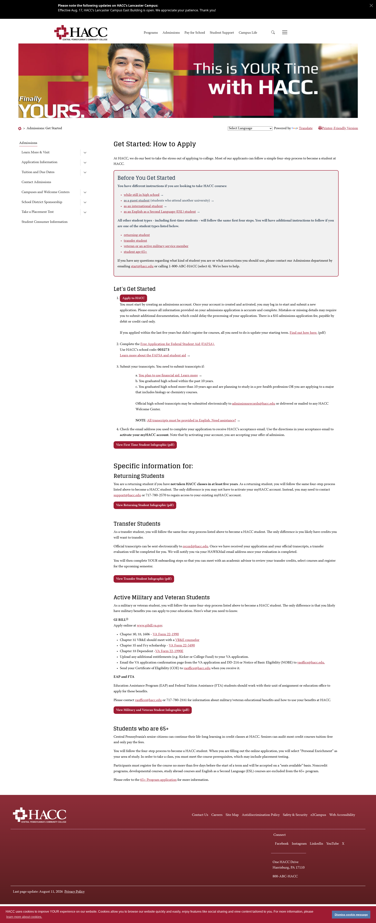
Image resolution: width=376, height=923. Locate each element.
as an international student (143, 206)
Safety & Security (295, 815)
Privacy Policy (74, 892)
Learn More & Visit (36, 152)
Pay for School (194, 33)
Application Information (39, 162)
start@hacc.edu (142, 266)
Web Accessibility (342, 815)
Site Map (232, 815)
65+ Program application (158, 780)
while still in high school (141, 195)
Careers (216, 815)
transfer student (135, 241)
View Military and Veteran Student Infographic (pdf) (152, 710)
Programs (151, 33)
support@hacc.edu (127, 495)
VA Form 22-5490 (182, 645)
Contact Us (200, 815)
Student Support (222, 33)
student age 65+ (135, 252)
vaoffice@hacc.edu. (311, 662)
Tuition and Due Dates (38, 172)
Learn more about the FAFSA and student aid (153, 355)
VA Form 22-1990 (166, 634)
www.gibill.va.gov (149, 625)
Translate (306, 128)
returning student (137, 235)
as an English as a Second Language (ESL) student (160, 212)
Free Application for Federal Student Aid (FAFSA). (177, 344)
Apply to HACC (133, 298)
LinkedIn (316, 844)
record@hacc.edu (195, 546)
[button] (274, 33)
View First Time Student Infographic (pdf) (145, 445)
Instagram (299, 844)
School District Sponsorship (42, 202)
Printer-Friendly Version (340, 128)
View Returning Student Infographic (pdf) (145, 505)
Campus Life (248, 33)
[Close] (371, 5)
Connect (279, 835)
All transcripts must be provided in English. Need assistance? (191, 420)
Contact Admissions (36, 182)
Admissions (171, 33)
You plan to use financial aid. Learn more (168, 375)
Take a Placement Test (38, 212)
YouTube (332, 844)
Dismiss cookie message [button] (351, 914)
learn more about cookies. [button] (24, 916)
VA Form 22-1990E (169, 651)
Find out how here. (303, 333)
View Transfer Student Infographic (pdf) (144, 578)
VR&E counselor (187, 640)
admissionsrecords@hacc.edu (253, 404)
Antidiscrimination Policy (261, 815)
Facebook (282, 844)
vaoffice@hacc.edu (197, 668)
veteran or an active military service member (156, 246)
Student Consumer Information (45, 222)
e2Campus (318, 815)
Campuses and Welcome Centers (46, 192)
